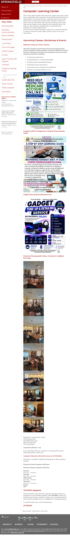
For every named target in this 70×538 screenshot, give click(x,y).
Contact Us (6, 17)
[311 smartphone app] (36, 518)
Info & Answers (7, 10)
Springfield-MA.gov (12, 529)
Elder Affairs (7, 22)
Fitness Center (7, 39)
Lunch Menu (6, 43)
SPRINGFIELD (11, 2)
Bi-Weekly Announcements (8, 31)
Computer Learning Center (9, 70)
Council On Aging (8, 47)
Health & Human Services (29, 6)
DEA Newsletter (8, 26)
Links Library (6, 92)
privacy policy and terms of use (33, 531)
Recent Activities (8, 35)
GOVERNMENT (42, 524)
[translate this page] (42, 519)
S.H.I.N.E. (5, 55)
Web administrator (17, 532)
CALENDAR (54, 524)
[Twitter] (31, 519)
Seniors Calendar (8, 88)
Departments (7, 14)
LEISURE (30, 524)
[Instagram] (27, 519)
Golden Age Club (8, 80)
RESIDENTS (7, 524)
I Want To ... (6, 7)
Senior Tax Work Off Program (9, 60)
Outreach (5, 65)
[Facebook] (21, 519)
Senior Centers (7, 84)
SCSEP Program (8, 51)
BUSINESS (19, 524)
